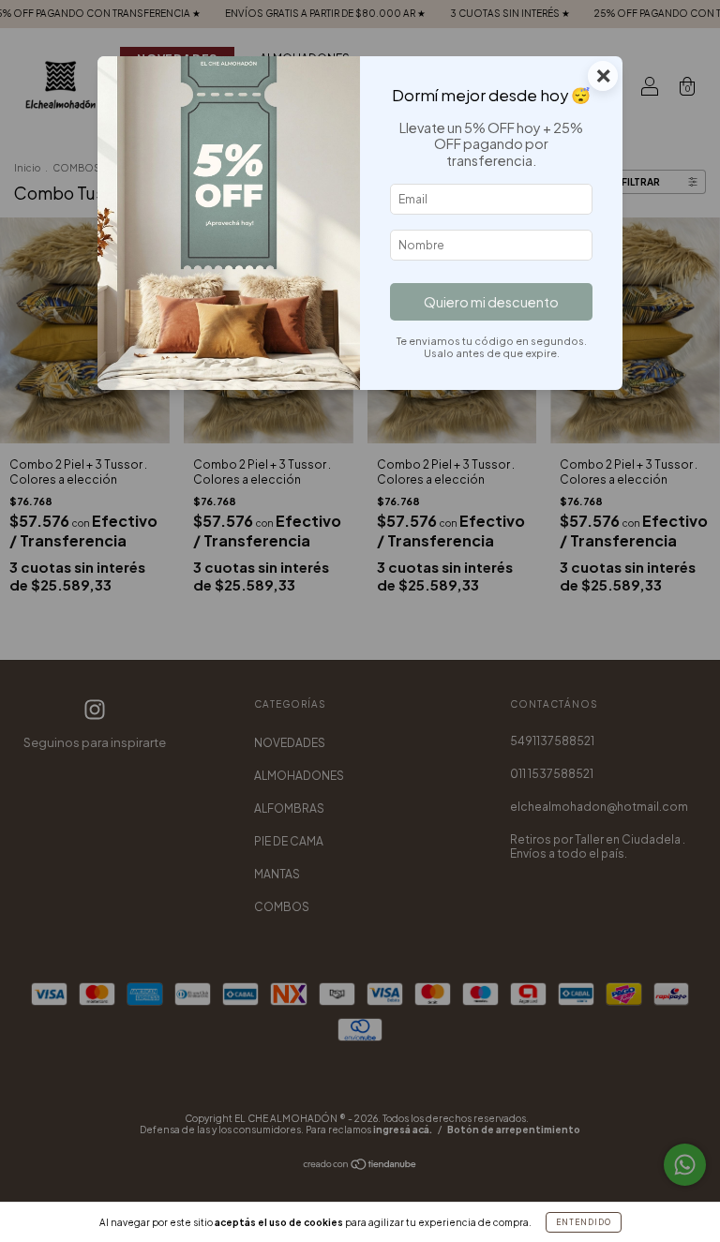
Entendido (583, 1222)
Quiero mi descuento (491, 301)
